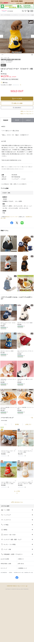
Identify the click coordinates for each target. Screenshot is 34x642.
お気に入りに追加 (18, 103)
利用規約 (10, 572)
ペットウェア (8, 62)
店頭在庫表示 (17, 107)
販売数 (17, 424)
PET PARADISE (9, 60)
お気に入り (28, 424)
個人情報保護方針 (4, 572)
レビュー (28, 120)
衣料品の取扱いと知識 (6, 563)
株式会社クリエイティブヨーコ (12, 216)
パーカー (23, 179)
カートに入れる (18, 98)
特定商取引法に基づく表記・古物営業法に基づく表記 (23, 572)
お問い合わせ (21, 563)
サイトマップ (4, 568)
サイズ (17, 120)
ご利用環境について (22, 568)
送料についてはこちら (26, 111)
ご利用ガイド (21, 559)
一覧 (31, 417)
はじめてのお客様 (5, 559)
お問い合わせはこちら (17, 502)
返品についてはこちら (26, 113)
